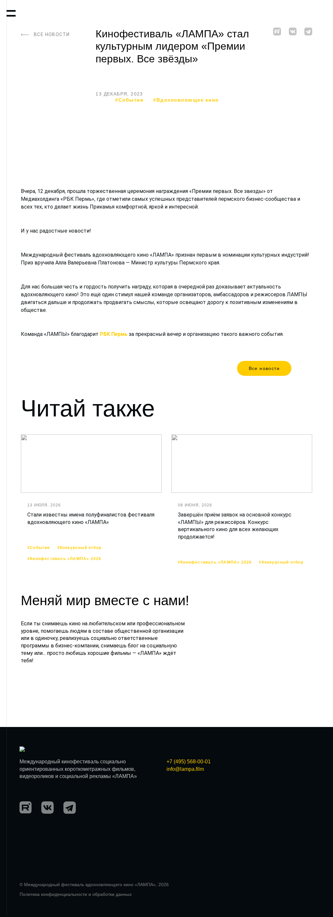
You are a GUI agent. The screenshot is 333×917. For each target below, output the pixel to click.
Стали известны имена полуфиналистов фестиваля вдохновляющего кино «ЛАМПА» (90, 518)
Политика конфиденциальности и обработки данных (76, 894)
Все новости (264, 368)
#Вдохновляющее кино (186, 100)
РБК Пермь (113, 334)
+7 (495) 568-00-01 (188, 761)
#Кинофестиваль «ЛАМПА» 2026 (64, 559)
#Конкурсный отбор (79, 548)
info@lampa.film (185, 769)
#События (129, 100)
